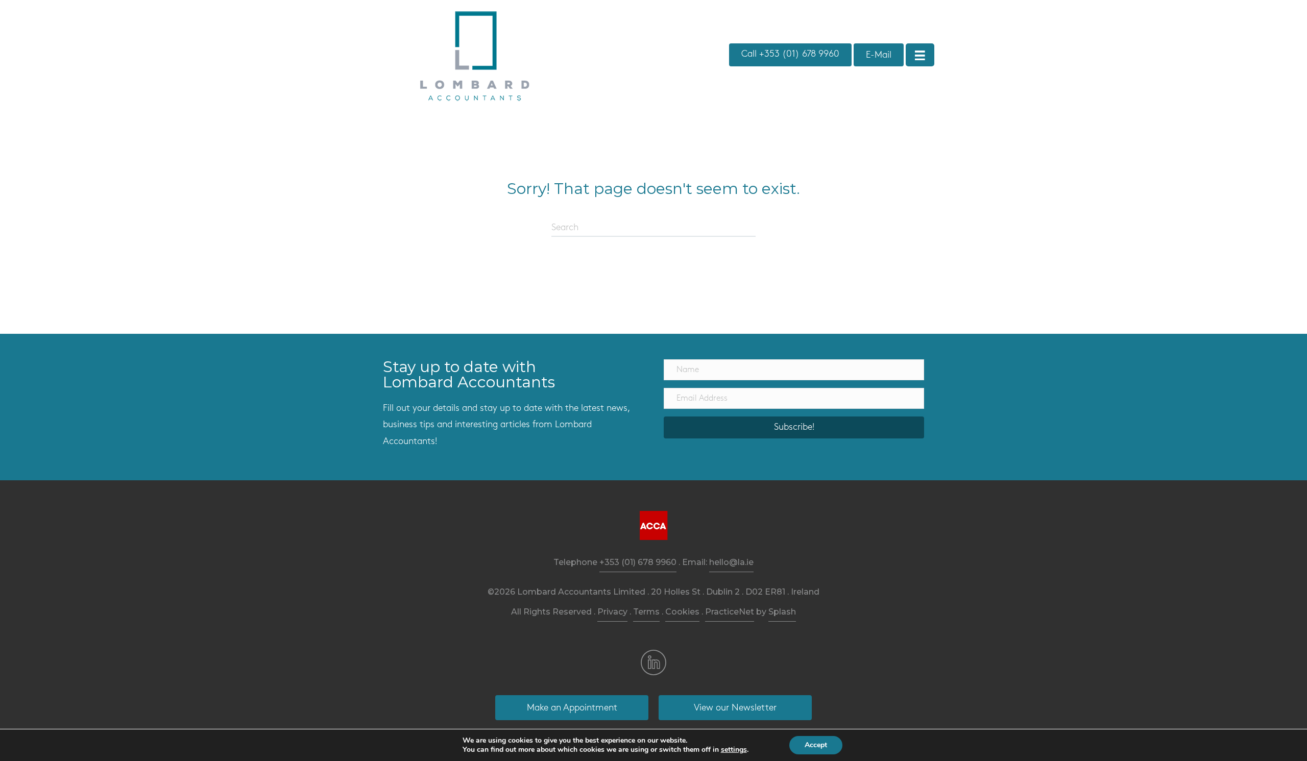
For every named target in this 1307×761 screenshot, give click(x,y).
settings (734, 749)
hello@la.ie (731, 562)
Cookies (682, 612)
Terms (646, 612)
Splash (782, 612)
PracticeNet (729, 612)
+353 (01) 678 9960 (637, 562)
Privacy (612, 612)
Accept (816, 745)
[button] (794, 427)
